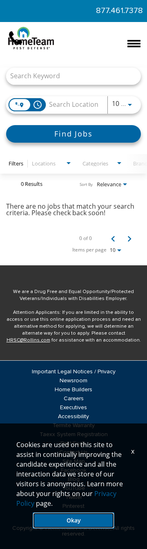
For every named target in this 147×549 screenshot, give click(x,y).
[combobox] (69, 76)
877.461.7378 (119, 11)
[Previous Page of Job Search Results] (113, 238)
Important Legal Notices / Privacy (74, 372)
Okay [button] (74, 520)
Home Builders (73, 389)
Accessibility (73, 416)
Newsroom (73, 381)
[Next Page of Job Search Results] (129, 238)
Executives (73, 407)
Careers (74, 398)
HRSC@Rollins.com (28, 340)
